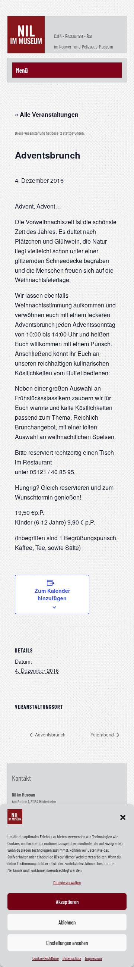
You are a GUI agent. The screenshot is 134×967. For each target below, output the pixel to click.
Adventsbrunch (50, 734)
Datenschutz (72, 958)
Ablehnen (67, 922)
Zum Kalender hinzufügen (52, 594)
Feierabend (102, 734)
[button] (123, 817)
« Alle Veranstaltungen (47, 114)
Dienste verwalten (67, 882)
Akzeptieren (67, 901)
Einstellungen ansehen (67, 942)
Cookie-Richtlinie (45, 958)
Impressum (93, 958)
